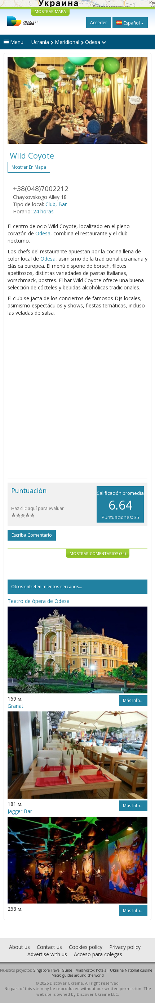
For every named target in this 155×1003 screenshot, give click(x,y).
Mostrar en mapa (29, 167)
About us (19, 947)
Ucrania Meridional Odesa (66, 42)
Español (132, 23)
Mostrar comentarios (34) (98, 553)
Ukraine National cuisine (131, 970)
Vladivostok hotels (91, 970)
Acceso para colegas (98, 954)
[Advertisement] (77, 397)
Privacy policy (125, 947)
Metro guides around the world (78, 975)
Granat (15, 705)
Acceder (98, 22)
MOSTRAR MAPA (50, 11)
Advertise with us (47, 954)
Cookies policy (85, 947)
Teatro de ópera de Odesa (39, 601)
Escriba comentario (32, 535)
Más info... (133, 700)
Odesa (42, 233)
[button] (18, 100)
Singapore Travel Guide (52, 970)
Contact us (49, 947)
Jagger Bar (20, 811)
